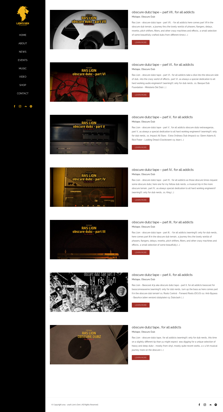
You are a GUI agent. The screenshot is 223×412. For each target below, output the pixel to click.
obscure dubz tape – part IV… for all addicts (163, 170)
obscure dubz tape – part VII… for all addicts (163, 12)
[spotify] (31, 106)
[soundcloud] (25, 106)
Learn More (141, 42)
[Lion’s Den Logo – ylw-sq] (22, 6)
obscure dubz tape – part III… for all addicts (162, 222)
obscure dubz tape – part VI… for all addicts (163, 64)
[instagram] (20, 106)
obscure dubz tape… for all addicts (156, 327)
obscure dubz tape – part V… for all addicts (162, 117)
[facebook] (14, 106)
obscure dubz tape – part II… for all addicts (162, 275)
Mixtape (136, 16)
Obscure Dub (148, 16)
